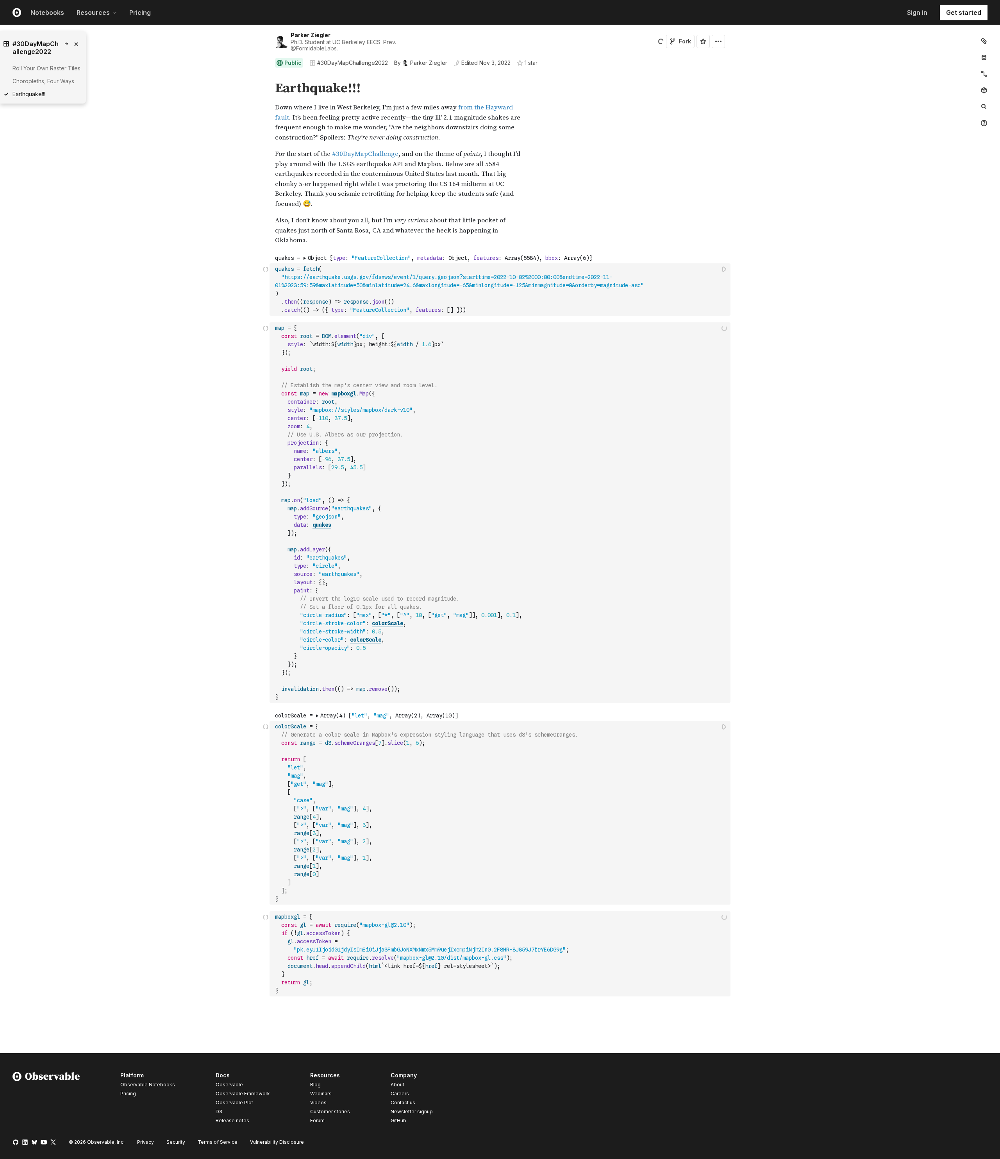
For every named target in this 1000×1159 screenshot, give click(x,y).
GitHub (398, 1120)
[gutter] (135, 88)
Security (175, 1142)
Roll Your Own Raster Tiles (46, 68)
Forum (317, 1120)
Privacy (145, 1142)
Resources (93, 12)
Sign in (917, 12)
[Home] (46, 1099)
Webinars (321, 1093)
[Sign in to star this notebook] (703, 41)
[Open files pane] (984, 41)
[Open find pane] (984, 106)
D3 (219, 1111)
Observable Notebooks (147, 1084)
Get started (963, 12)
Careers (400, 1093)
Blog (315, 1084)
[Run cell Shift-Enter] (724, 269)
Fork (685, 41)
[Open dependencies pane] (984, 90)
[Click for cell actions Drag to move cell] (266, 512)
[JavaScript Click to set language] (266, 289)
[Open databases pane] (984, 57)
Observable (229, 1084)
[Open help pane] (984, 123)
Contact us (403, 1102)
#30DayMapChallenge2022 (352, 62)
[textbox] (500, 289)
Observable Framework (243, 1093)
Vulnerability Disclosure (277, 1142)
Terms (218, 1142)
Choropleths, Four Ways (43, 81)
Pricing (140, 12)
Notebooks (47, 12)
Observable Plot (234, 1102)
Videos (318, 1102)
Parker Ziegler (310, 35)
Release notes (232, 1120)
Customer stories (330, 1111)
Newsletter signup (412, 1111)
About (397, 1084)
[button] (265, 77)
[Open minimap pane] (984, 73)
